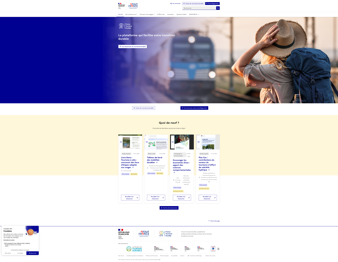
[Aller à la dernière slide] (156, 248)
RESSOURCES (193, 14)
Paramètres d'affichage (196, 256)
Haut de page (215, 221)
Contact (182, 256)
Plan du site (121, 256)
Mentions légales (164, 256)
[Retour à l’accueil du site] (166, 236)
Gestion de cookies (210, 256)
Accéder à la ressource (129, 198)
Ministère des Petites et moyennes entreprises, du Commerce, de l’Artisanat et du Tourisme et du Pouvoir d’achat (209, 176)
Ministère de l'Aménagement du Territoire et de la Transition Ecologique (157, 168)
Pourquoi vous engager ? (147, 14)
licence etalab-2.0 (154, 259)
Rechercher (218, 8)
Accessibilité (174, 256)
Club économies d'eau (178, 180)
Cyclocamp (126, 171)
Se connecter (177, 3)
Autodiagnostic (213, 3)
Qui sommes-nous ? (131, 14)
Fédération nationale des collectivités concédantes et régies (186, 180)
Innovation (170, 14)
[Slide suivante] (218, 248)
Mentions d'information (152, 256)
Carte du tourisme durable (194, 3)
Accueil (120, 14)
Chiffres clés (161, 14)
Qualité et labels (181, 14)
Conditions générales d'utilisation (134, 256)
